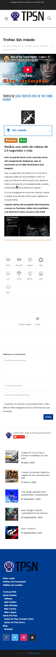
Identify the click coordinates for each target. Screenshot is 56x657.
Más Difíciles (10, 605)
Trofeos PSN (9, 592)
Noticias (8, 629)
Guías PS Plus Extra (14, 622)
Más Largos (10, 612)
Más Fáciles (10, 602)
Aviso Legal (8, 578)
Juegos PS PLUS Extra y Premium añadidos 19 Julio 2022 (34, 455)
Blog (5, 625)
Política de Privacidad (14, 581)
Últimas (8, 598)
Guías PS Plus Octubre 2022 (18, 619)
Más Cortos (10, 608)
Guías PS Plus (10, 615)
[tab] (28, 130)
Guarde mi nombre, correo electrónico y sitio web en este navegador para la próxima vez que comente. (26, 408)
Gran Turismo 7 (28, 528)
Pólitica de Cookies (13, 585)
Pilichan (44, 46)
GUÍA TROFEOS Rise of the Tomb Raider (27, 98)
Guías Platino (10, 595)
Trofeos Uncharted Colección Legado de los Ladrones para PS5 (35, 475)
